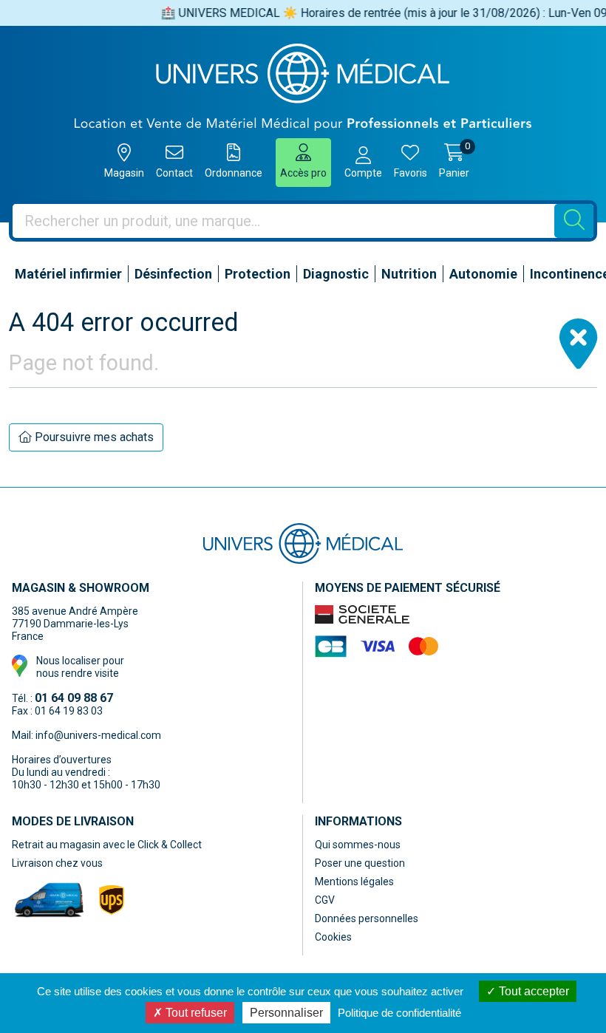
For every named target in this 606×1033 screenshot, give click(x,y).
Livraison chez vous (57, 863)
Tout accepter (532, 991)
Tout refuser (195, 1012)
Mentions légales (354, 881)
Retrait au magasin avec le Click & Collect (107, 844)
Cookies (333, 937)
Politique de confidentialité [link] (399, 1012)
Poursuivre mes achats (93, 437)
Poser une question (360, 863)
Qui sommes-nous (358, 844)
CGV (325, 900)
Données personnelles (366, 918)
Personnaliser (286, 1012)
